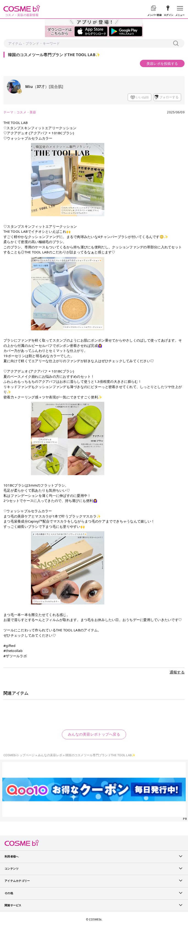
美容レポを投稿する (162, 63)
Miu (29, 86)
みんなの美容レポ (50, 755)
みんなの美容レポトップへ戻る (94, 734)
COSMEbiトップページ (19, 755)
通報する (177, 672)
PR (185, 819)
